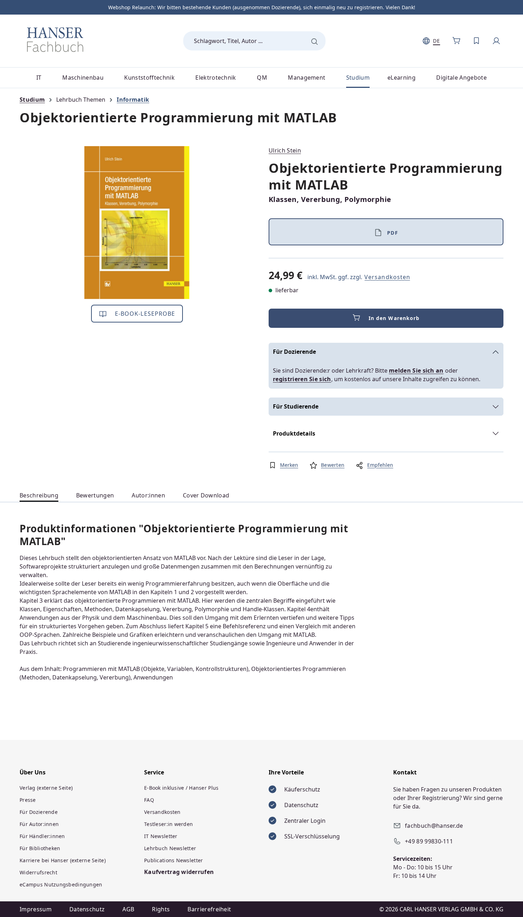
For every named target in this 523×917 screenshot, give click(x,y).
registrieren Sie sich (302, 379)
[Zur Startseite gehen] (55, 39)
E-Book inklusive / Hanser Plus (181, 787)
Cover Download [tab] (206, 495)
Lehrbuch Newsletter (170, 848)
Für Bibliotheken (40, 848)
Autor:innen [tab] (148, 495)
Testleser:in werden (168, 824)
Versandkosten (387, 277)
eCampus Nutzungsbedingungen (61, 884)
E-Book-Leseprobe (144, 314)
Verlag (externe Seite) (46, 787)
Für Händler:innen (42, 836)
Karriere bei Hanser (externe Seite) (63, 860)
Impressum (36, 909)
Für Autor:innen (39, 824)
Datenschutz (87, 909)
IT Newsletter (161, 836)
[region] (137, 222)
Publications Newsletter (173, 860)
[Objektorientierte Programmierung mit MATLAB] (137, 222)
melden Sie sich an (416, 370)
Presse (28, 799)
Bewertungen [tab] (95, 495)
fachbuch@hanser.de (434, 826)
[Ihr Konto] (496, 41)
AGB (128, 909)
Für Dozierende (294, 352)
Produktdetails (294, 433)
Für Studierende (295, 406)
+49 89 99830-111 (429, 841)
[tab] (39, 495)
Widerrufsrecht (38, 872)
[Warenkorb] (456, 41)
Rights (161, 909)
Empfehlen (380, 465)
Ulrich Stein (285, 150)
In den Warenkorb (394, 318)
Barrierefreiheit (209, 909)
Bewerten (332, 465)
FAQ (149, 799)
